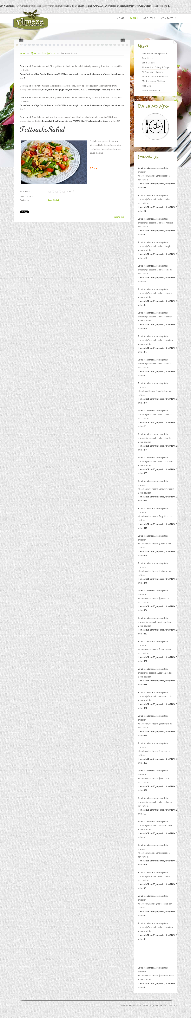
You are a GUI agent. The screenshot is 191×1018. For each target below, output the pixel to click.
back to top (119, 217)
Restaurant (30, 19)
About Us (149, 18)
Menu (134, 18)
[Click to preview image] (54, 162)
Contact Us (169, 18)
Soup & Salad (48, 53)
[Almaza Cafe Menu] (155, 126)
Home (120, 18)
